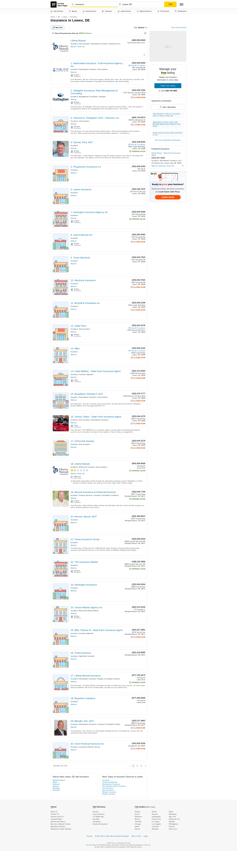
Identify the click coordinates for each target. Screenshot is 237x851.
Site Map (96, 819)
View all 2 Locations (137, 351)
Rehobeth (56, 790)
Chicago (138, 824)
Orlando (172, 821)
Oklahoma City (174, 819)
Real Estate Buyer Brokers (89, 611)
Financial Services (86, 495)
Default (141, 28)
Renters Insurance (109, 792)
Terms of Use (136, 836)
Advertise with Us (57, 817)
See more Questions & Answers (168, 140)
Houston (155, 814)
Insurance (74, 44)
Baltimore (138, 817)
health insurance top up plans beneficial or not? (167, 134)
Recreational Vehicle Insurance (114, 786)
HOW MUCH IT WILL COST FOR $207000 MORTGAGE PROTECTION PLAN (166, 124)
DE (59, 17)
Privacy (89, 836)
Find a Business (99, 814)
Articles (95, 812)
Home (53, 17)
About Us (54, 812)
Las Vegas (156, 821)
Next (145, 765)
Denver (137, 829)
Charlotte (138, 821)
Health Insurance (108, 794)
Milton (55, 782)
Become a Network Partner (60, 824)
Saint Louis (173, 829)
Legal (146, 836)
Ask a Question (169, 107)
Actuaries (102, 97)
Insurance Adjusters (86, 374)
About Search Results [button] (178, 27)
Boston (137, 819)
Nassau (55, 786)
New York (172, 817)
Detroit (154, 812)
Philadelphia (173, 824)
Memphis (155, 829)
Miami (171, 812)
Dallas (137, 826)
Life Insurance (102, 69)
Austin (137, 814)
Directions (162, 166)
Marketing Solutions (58, 826)
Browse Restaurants (100, 824)
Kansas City (156, 819)
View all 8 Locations (137, 328)
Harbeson (56, 784)
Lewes (65, 17)
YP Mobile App (98, 817)
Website (74, 46)
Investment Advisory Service (89, 747)
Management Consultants (88, 97)
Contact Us (55, 814)
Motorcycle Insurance (117, 44)
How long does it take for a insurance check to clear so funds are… (166, 115)
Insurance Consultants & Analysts (106, 495)
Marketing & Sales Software (61, 829)
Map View (59, 27)
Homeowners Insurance (99, 44)
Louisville (155, 826)
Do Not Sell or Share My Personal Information (112, 836)
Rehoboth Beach (59, 780)
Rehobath (56, 788)
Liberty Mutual (78, 40)
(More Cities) (150, 807)
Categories (97, 821)
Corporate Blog (56, 819)
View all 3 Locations (137, 144)
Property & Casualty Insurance (108, 679)
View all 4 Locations (137, 65)
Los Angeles (156, 824)
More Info (81, 46)
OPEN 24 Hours (85, 33)
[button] (181, 4)
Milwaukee (173, 814)
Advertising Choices (58, 821)
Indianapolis (156, 817)
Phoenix (172, 826)
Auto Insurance (84, 44)
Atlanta (137, 812)
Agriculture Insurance (87, 656)
